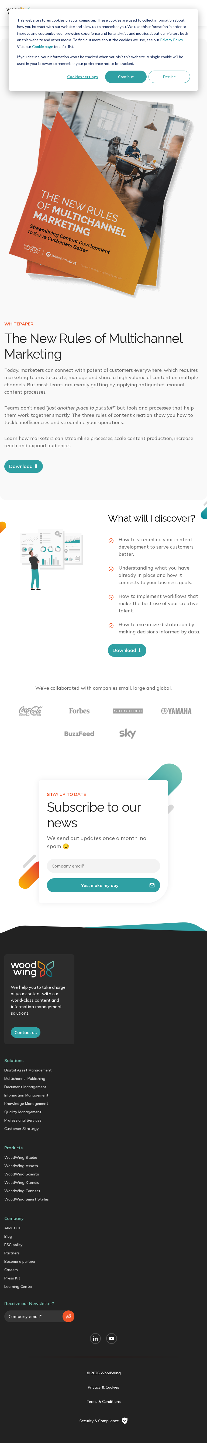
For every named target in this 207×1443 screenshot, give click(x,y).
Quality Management (23, 1111)
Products (13, 1147)
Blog (8, 1236)
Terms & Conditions (104, 1401)
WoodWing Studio (20, 1157)
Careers (11, 1269)
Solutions (13, 1060)
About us (12, 1228)
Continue (126, 76)
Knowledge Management (26, 1103)
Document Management (25, 1086)
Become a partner (20, 1261)
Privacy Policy (171, 39)
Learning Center (18, 1286)
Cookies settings (82, 76)
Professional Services (23, 1120)
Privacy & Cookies (103, 1387)
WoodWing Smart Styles (26, 1199)
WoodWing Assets (21, 1165)
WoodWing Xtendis (21, 1182)
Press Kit (12, 1278)
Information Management (26, 1095)
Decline (169, 76)
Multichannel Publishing (24, 1078)
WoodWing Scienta (21, 1174)
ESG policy (13, 1244)
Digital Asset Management (28, 1070)
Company (14, 1218)
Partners (12, 1253)
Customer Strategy (21, 1128)
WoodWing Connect (22, 1190)
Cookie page (42, 46)
